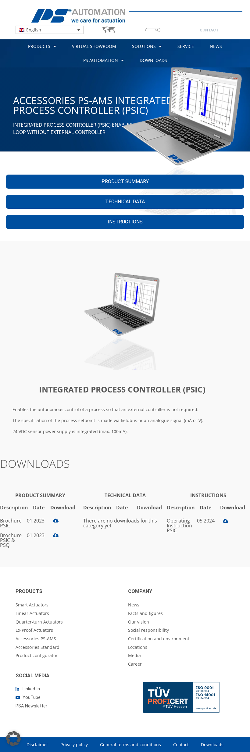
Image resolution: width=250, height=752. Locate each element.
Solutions (144, 46)
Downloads (153, 60)
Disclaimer (37, 744)
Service (185, 46)
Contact (181, 744)
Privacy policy (74, 744)
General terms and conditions (130, 744)
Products (39, 46)
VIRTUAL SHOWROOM (94, 46)
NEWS (216, 46)
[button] (13, 738)
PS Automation (100, 60)
